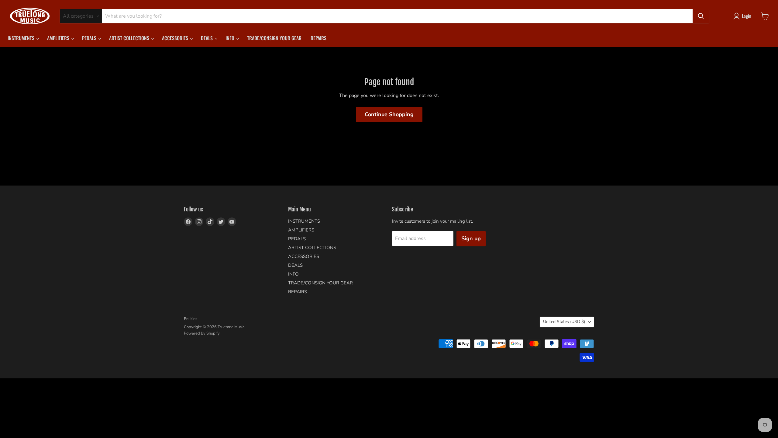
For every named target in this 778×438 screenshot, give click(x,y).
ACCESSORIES (175, 38)
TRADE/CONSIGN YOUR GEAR (274, 38)
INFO (230, 38)
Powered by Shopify (202, 333)
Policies (190, 319)
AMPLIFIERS (59, 38)
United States (564, 322)
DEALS (207, 38)
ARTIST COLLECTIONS (129, 38)
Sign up (471, 238)
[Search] (701, 16)
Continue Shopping (389, 114)
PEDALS (90, 38)
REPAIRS (318, 38)
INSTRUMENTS (22, 38)
